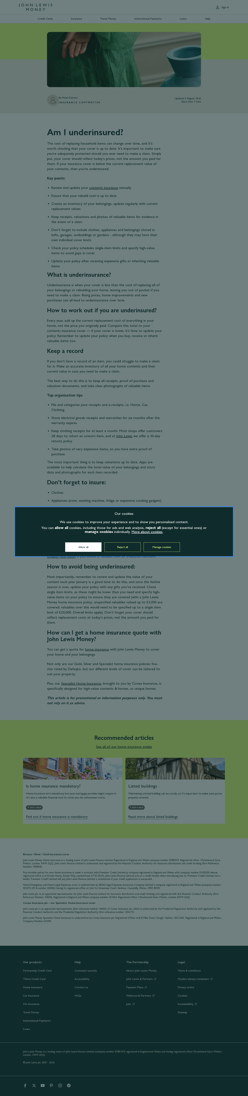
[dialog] (124, 531)
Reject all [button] (122, 547)
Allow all (83, 547)
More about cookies (147, 531)
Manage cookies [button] (161, 547)
